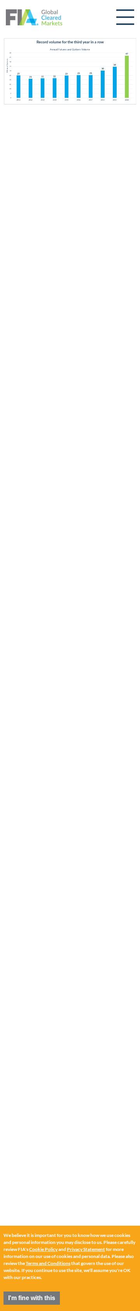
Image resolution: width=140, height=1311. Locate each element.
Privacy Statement (86, 1249)
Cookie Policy (43, 1249)
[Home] (34, 17)
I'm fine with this (31, 1298)
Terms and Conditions (48, 1263)
